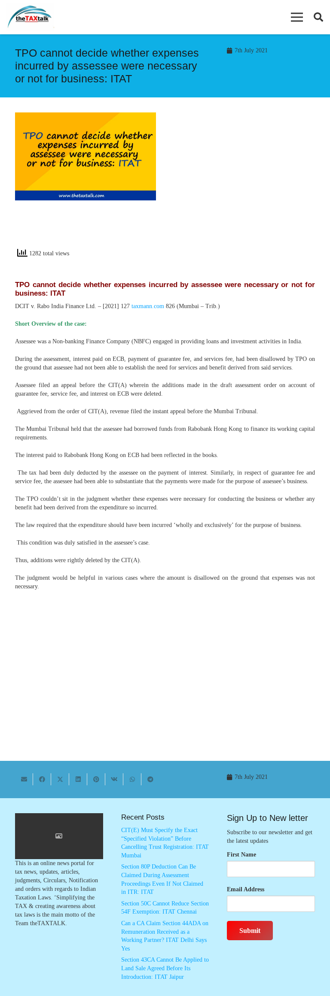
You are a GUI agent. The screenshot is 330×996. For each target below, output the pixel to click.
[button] (297, 17)
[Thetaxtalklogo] (30, 17)
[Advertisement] (244, 183)
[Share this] (42, 779)
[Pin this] (96, 779)
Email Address (245, 889)
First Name (241, 854)
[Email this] (24, 779)
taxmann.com (147, 306)
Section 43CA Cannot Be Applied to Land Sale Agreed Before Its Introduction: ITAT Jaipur (165, 968)
